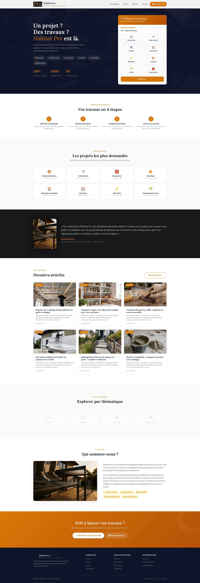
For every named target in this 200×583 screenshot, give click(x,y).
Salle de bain (153, 38)
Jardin (125, 4)
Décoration (114, 4)
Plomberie (153, 49)
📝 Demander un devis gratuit (88, 535)
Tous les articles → (156, 275)
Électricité (131, 59)
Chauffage (117, 569)
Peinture (153, 59)
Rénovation (131, 38)
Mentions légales (148, 562)
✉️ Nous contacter (116, 535)
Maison (135, 4)
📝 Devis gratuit (158, 4)
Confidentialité (147, 565)
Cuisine (131, 49)
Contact (145, 559)
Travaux (144, 4)
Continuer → (142, 79)
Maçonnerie (153, 70)
